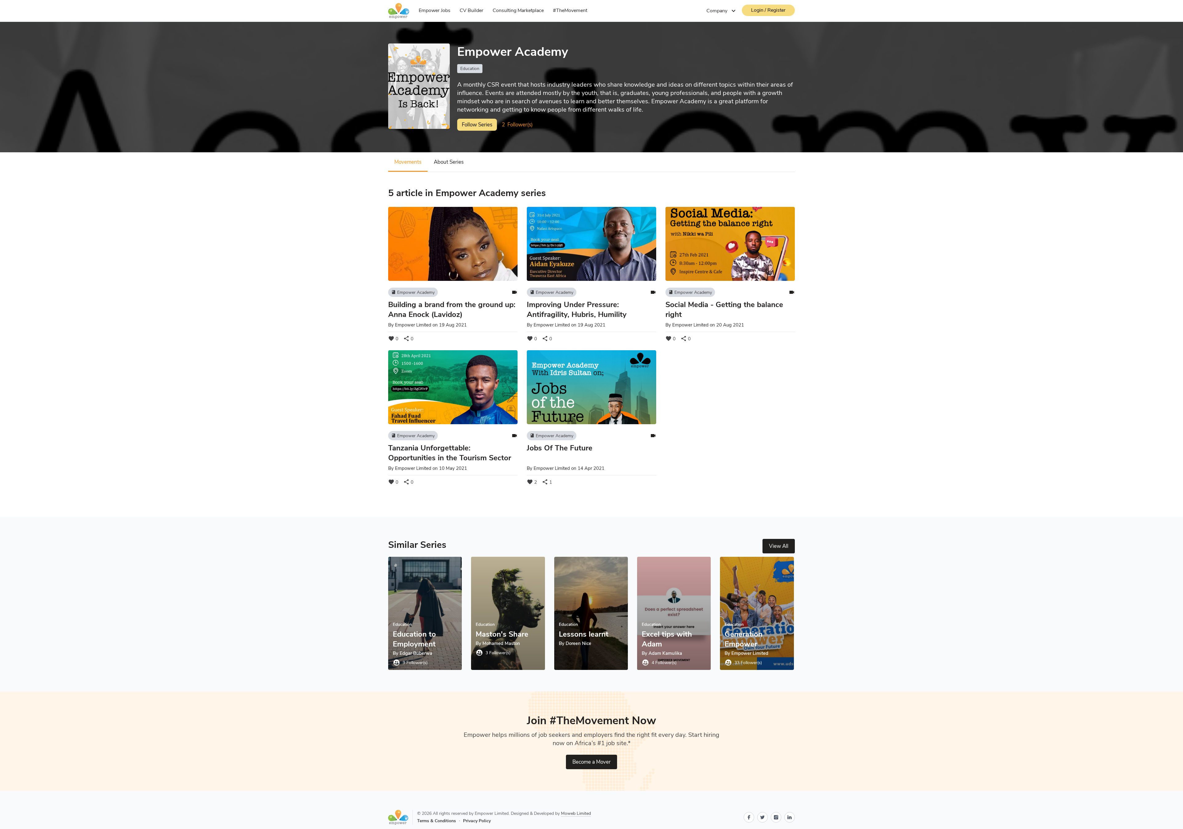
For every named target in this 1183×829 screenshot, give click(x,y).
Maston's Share (502, 634)
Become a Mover (591, 761)
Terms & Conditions (436, 821)
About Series (449, 162)
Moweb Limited (576, 813)
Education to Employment (414, 639)
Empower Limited (413, 325)
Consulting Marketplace (518, 10)
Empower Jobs (434, 10)
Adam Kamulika (665, 653)
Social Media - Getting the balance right (724, 309)
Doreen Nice (578, 643)
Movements (407, 162)
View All (778, 546)
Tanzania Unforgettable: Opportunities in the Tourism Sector (449, 453)
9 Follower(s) (410, 662)
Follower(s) (517, 124)
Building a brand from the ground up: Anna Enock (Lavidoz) (451, 309)
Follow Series (477, 124)
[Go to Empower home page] (400, 817)
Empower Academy (413, 292)
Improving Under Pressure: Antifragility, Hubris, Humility (577, 309)
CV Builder (471, 10)
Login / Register (768, 10)
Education (469, 69)
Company (721, 10)
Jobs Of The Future (559, 448)
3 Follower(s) (493, 652)
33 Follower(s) (743, 662)
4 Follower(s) (659, 662)
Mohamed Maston (501, 643)
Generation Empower (743, 639)
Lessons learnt (583, 634)
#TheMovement (570, 10)
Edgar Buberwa (416, 653)
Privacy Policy (477, 821)
